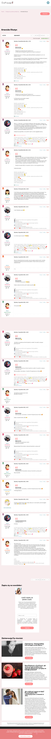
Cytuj (41, 41)
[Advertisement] (25, 21)
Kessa (7, 128)
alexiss (7, 265)
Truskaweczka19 (7, 489)
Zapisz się (27, 628)
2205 (35, 35)
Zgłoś (48, 41)
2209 (44, 35)
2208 (41, 35)
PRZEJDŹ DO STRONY (25, 736)
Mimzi (7, 310)
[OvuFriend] (7, 3)
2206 (37, 35)
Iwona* (7, 197)
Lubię (44, 41)
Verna (7, 49)
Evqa (7, 548)
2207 (39, 35)
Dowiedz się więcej (28, 733)
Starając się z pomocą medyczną (12, 11)
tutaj (18, 624)
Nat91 (7, 215)
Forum (2, 11)
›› (48, 579)
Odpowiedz (45, 13)
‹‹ (31, 35)
